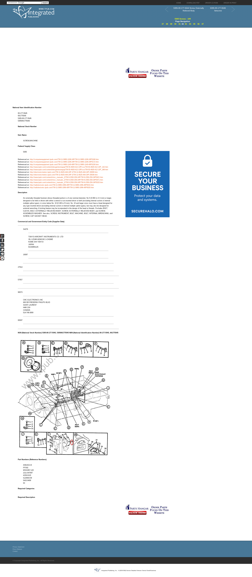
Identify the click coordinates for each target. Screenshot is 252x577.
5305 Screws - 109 (183, 19)
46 (198, 24)
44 (190, 24)
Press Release (17, 549)
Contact (15, 551)
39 (171, 24)
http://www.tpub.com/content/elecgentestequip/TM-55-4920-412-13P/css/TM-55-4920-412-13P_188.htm (69, 170)
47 (203, 24)
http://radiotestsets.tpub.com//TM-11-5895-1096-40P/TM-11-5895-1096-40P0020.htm (62, 187)
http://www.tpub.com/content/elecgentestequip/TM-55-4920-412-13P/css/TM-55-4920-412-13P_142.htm (69, 167)
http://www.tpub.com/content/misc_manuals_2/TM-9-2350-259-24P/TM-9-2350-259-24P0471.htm (66, 180)
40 (175, 24)
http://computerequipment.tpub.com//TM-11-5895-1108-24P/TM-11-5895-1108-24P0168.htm (64, 159)
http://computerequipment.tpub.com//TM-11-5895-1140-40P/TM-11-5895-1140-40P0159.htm (64, 164)
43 (186, 24)
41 (179, 24)
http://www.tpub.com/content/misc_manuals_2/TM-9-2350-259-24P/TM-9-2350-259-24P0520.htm (66, 182)
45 (194, 24)
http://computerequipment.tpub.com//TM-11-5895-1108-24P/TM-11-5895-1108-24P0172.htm (64, 162)
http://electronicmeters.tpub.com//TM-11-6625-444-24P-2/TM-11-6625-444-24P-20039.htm (64, 175)
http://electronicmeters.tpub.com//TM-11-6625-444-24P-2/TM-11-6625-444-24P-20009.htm (64, 172)
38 (167, 24)
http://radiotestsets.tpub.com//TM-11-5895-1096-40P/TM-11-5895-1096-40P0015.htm (62, 185)
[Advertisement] (126, 47)
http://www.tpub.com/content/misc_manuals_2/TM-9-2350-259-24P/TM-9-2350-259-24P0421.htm (66, 177)
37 (163, 24)
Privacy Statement (18, 547)
